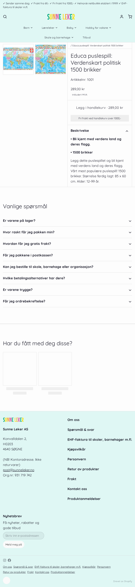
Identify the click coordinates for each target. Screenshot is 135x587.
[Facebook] (9, 560)
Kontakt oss (77, 489)
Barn (27, 27)
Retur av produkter (83, 469)
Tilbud (87, 37)
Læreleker (48, 27)
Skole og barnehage (57, 37)
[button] (100, 108)
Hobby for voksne (97, 27)
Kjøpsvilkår (77, 449)
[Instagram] (4, 560)
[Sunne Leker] (61, 16)
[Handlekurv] (128, 17)
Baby (70, 27)
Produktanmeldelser (84, 499)
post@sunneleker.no (18, 470)
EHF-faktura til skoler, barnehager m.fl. (100, 439)
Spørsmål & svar (81, 430)
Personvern (77, 459)
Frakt (72, 479)
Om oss (74, 420)
